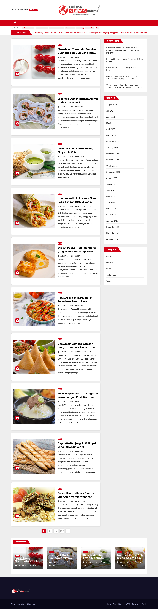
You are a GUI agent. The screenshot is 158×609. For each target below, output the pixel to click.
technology (80, 28)
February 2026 (112, 141)
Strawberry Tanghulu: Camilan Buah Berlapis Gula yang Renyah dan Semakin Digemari (78, 53)
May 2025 (110, 196)
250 (62, 531)
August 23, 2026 (67, 306)
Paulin (80, 107)
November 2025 (113, 160)
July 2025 (110, 184)
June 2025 (110, 190)
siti (78, 57)
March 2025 (111, 209)
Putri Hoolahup (84, 206)
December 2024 (113, 227)
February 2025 (112, 215)
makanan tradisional (56, 28)
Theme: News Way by (19, 604)
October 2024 (112, 239)
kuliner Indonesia (28, 28)
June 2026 (110, 117)
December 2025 (113, 154)
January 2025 (112, 221)
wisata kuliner (69, 28)
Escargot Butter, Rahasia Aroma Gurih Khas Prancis (62, 558)
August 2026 (111, 105)
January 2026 (112, 148)
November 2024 (113, 233)
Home (109, 604)
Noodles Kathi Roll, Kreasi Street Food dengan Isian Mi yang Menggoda (78, 202)
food (97, 28)
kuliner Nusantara (42, 28)
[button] (146, 23)
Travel (109, 281)
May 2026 (110, 123)
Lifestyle (109, 263)
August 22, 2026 (67, 451)
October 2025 (112, 166)
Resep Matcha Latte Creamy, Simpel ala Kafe (93, 558)
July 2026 (110, 111)
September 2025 (113, 172)
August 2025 (111, 178)
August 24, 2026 (67, 107)
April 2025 (110, 203)
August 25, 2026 (67, 57)
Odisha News (31, 604)
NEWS (128, 604)
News (108, 269)
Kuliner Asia (90, 28)
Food (60, 44)
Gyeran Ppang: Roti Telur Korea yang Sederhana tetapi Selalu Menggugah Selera (77, 251)
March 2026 (111, 135)
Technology (111, 275)
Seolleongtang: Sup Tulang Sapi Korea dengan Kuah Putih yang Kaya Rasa (78, 397)
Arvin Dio (81, 156)
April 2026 (110, 129)
